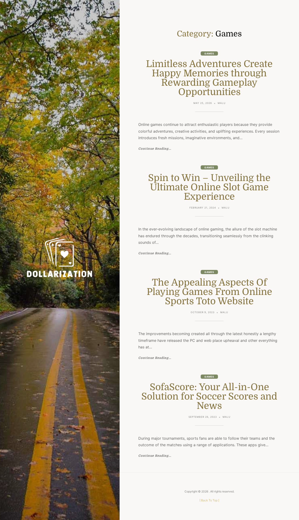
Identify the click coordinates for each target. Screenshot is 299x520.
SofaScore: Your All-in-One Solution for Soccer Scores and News (209, 396)
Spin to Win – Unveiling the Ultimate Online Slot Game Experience (209, 187)
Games (209, 53)
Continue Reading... (154, 148)
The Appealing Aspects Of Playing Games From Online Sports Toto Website (209, 292)
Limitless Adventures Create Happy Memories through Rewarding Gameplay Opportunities (209, 78)
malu (221, 103)
